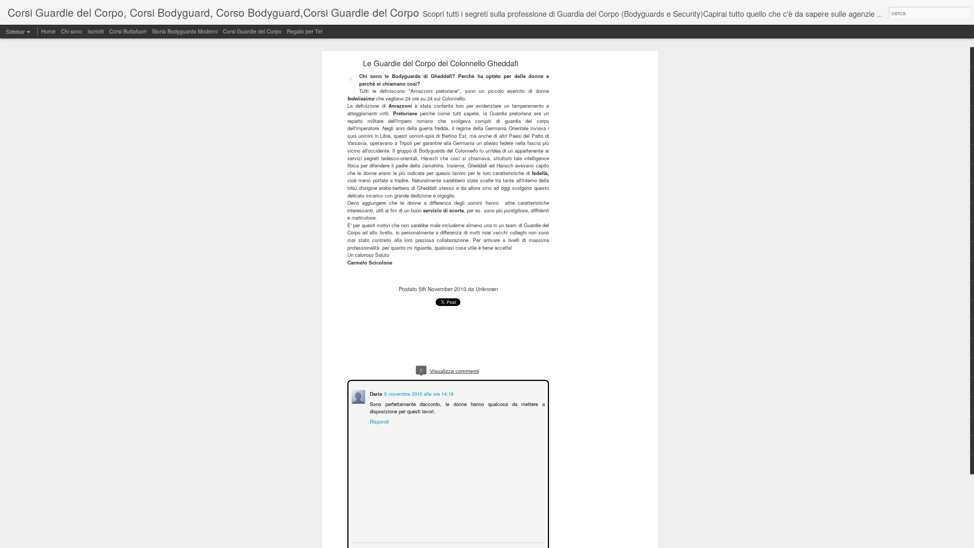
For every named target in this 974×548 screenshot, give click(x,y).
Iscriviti (96, 31)
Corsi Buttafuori (127, 31)
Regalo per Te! (305, 31)
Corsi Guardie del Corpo (252, 31)
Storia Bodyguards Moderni (185, 31)
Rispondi (378, 420)
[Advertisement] (591, 181)
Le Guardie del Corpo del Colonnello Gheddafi (440, 62)
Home (49, 31)
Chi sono (71, 31)
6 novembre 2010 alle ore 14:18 (418, 393)
